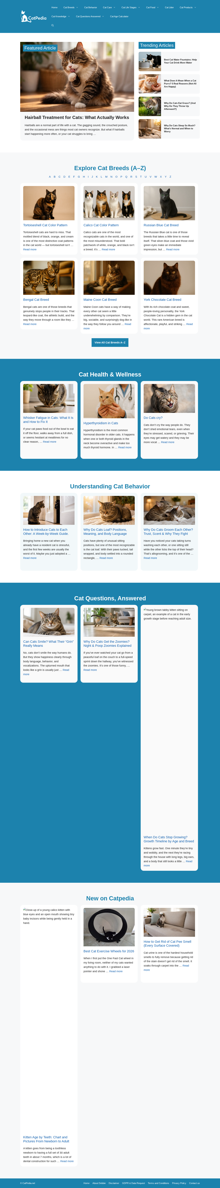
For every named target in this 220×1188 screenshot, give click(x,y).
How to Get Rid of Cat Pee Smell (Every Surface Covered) (167, 943)
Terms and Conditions (158, 1183)
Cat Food (150, 7)
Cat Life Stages (129, 7)
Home (54, 7)
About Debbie (99, 1183)
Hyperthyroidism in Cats (101, 423)
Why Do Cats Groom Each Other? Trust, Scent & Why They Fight (168, 531)
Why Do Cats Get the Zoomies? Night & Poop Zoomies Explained (107, 643)
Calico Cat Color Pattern (101, 225)
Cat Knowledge (58, 16)
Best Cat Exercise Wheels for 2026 (109, 951)
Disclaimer (114, 1183)
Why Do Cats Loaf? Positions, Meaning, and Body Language (105, 531)
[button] (52, 25)
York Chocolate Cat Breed (162, 300)
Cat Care (107, 7)
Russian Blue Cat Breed (161, 225)
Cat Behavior (90, 7)
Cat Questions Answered (88, 16)
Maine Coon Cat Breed (100, 300)
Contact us (194, 1183)
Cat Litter (169, 7)
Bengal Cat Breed (36, 300)
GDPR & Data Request (133, 1183)
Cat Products (186, 7)
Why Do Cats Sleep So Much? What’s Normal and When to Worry (179, 128)
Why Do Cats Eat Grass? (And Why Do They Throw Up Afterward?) (180, 106)
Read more (30, 249)
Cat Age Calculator (119, 16)
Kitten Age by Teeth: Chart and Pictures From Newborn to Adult (46, 1139)
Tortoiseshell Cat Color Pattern (45, 225)
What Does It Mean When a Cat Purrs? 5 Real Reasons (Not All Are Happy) (180, 83)
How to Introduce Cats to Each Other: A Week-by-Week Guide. (46, 531)
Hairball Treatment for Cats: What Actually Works (77, 117)
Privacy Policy (179, 1183)
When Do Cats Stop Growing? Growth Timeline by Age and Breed (169, 839)
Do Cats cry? (153, 418)
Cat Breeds (69, 7)
